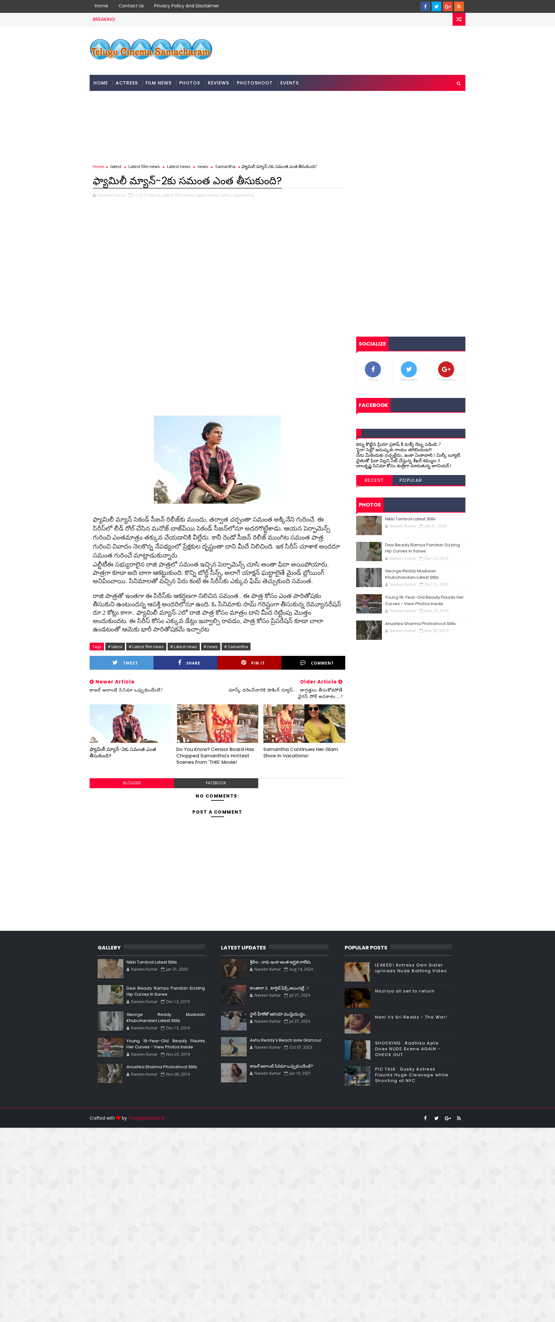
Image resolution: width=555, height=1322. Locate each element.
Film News (158, 83)
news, (226, 195)
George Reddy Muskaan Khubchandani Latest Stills (412, 574)
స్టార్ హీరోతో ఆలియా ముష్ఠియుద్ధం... (279, 1014)
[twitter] (436, 6)
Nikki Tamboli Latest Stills (410, 519)
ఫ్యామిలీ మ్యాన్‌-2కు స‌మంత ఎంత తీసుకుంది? (123, 752)
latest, (155, 195)
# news (211, 646)
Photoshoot (255, 83)
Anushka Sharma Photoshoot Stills (420, 624)
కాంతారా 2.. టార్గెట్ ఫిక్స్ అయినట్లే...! (279, 988)
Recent (374, 480)
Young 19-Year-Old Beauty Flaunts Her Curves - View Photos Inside (424, 600)
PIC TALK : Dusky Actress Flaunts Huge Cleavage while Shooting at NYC (412, 1075)
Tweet (130, 663)
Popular (411, 480)
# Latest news (183, 646)
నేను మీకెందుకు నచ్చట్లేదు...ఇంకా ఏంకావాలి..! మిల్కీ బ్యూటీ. (408, 455)
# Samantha (236, 646)
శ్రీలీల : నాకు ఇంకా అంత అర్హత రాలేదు (280, 962)
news (203, 166)
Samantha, (243, 195)
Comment (322, 663)
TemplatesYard (144, 1118)
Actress (127, 83)
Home (101, 6)
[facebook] (425, 6)
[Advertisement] (192, 1224)
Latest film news (144, 166)
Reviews (218, 83)
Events (289, 83)
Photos (189, 83)
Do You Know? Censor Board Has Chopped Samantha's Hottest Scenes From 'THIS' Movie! (215, 756)
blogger (132, 783)
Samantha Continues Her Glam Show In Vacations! (300, 752)
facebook (216, 783)
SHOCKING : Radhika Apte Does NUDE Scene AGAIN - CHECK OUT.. (408, 1049)
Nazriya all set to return (405, 991)
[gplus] (448, 6)
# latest (115, 646)
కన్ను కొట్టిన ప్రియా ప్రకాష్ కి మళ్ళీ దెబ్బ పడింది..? (398, 444)
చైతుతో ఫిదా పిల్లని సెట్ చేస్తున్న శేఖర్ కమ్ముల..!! (398, 460)
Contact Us (131, 6)
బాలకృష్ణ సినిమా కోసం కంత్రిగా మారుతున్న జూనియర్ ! (403, 466)
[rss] (459, 6)
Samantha (225, 166)
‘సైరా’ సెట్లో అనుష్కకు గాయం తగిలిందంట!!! (394, 449)
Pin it (258, 663)
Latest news (178, 166)
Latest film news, (178, 195)
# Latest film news (146, 646)
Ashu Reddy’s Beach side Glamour (286, 1040)
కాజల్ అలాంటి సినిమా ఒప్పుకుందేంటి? (281, 1066)
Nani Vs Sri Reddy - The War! (411, 1017)
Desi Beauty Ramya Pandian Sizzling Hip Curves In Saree (422, 548)
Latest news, (207, 195)
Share (193, 663)
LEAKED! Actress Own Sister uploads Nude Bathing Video (411, 968)
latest (115, 166)
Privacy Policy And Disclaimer (186, 6)
